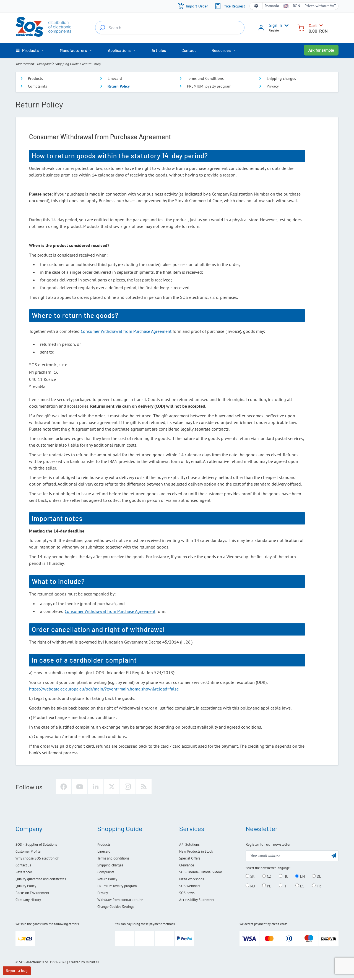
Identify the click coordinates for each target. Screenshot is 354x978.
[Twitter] (111, 786)
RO (252, 885)
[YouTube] (79, 786)
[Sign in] (261, 29)
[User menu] (285, 25)
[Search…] (102, 27)
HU (285, 876)
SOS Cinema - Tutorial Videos (200, 872)
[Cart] (301, 27)
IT (284, 885)
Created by (77, 962)
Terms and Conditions (205, 78)
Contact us (23, 865)
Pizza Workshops (191, 879)
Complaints (37, 86)
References (23, 872)
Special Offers (189, 858)
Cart (313, 25)
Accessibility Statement (196, 899)
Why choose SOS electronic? (37, 858)
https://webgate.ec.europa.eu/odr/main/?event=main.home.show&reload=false (104, 689)
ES (301, 885)
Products (35, 78)
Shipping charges (281, 78)
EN (302, 876)
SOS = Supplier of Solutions (36, 844)
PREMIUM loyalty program (209, 86)
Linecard (115, 78)
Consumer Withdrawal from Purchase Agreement (126, 331)
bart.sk (94, 962)
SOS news (186, 892)
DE (318, 876)
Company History (28, 899)
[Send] (334, 855)
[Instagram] (128, 786)
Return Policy (119, 86)
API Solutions (189, 844)
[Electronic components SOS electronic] (43, 27)
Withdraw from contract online (120, 899)
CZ (268, 876)
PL (268, 885)
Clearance (186, 865)
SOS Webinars (189, 886)
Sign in (275, 25)
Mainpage (44, 64)
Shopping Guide (67, 64)
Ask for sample (321, 50)
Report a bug (17, 970)
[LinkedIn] (95, 786)
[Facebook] (63, 786)
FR (318, 885)
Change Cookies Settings (115, 906)
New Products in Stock (196, 851)
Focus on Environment (32, 892)
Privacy (273, 86)
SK (252, 876)
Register (274, 30)
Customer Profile (28, 851)
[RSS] (144, 786)
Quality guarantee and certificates (40, 879)
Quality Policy (25, 886)
